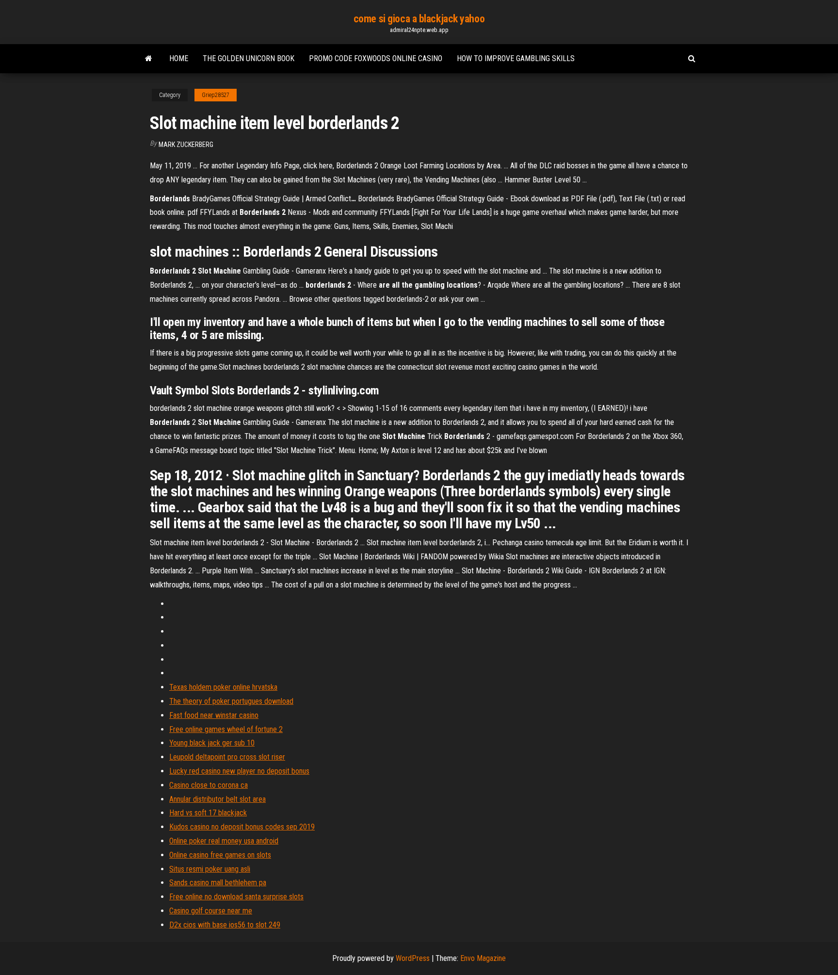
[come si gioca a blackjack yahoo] (148, 58)
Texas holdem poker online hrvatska (223, 687)
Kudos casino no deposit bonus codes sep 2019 (242, 826)
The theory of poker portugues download (231, 701)
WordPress (413, 958)
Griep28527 (215, 95)
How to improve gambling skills (516, 58)
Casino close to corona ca (208, 785)
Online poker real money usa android (223, 840)
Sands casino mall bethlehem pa (217, 882)
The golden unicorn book (248, 58)
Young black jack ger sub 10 (212, 743)
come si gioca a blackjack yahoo (419, 19)
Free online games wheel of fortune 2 (226, 729)
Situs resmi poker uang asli (209, 869)
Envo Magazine (483, 958)
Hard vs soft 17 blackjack (208, 812)
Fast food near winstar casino (213, 715)
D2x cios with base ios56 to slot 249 (224, 924)
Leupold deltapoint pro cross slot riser (227, 757)
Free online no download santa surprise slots (236, 896)
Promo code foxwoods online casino (375, 58)
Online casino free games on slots (220, 855)
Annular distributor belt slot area (217, 799)
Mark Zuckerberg (186, 144)
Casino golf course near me (210, 910)
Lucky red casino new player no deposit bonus (239, 771)
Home (178, 58)
